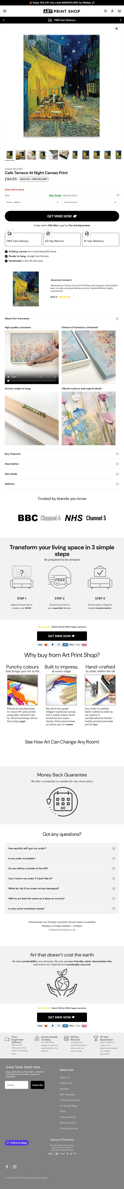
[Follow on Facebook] (7, 1167)
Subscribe (37, 1085)
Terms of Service (69, 1128)
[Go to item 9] (97, 155)
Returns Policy (68, 1122)
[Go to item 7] (75, 155)
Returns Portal (68, 1117)
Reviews (64, 1088)
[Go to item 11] (118, 155)
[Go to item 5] (53, 155)
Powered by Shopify (38, 1177)
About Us (65, 1077)
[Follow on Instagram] (15, 1167)
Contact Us (66, 1083)
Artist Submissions (70, 1100)
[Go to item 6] (64, 155)
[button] (4, 20)
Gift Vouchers (67, 1094)
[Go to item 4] (42, 155)
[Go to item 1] (10, 155)
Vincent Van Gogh (13, 168)
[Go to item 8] (86, 155)
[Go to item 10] (108, 155)
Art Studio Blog (68, 1105)
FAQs (63, 1111)
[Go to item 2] (20, 155)
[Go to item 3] (31, 155)
